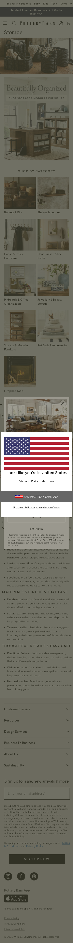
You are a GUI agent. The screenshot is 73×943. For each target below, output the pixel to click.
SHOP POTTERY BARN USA (41, 496)
